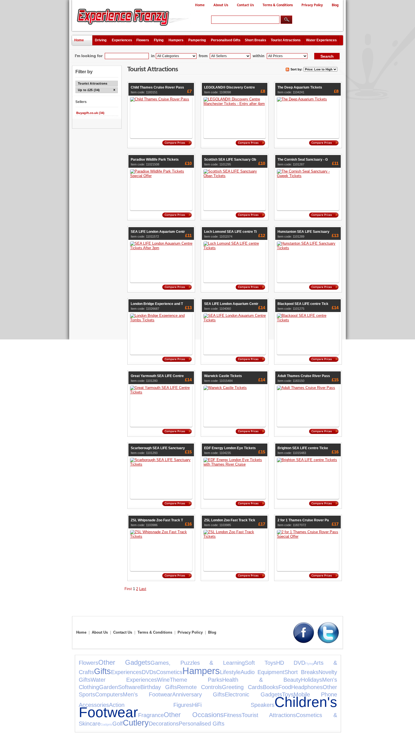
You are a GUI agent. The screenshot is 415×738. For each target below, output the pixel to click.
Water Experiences (321, 40)
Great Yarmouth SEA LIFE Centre (157, 376)
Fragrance (151, 715)
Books (270, 687)
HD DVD (290, 663)
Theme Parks (196, 680)
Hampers (176, 40)
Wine (163, 680)
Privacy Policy (312, 5)
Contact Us (245, 5)
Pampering (197, 40)
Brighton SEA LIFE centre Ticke (303, 448)
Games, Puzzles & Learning (197, 663)
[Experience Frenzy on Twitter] (328, 642)
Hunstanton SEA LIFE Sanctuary (303, 232)
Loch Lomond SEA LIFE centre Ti (230, 232)
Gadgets (106, 724)
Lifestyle (230, 672)
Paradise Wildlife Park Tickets (155, 160)
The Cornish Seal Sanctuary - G (303, 160)
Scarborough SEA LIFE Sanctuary (158, 448)
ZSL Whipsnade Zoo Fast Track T (157, 520)
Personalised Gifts (226, 40)
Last (142, 589)
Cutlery (136, 722)
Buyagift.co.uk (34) (90, 113)
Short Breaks (255, 40)
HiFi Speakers (233, 705)
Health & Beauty (261, 680)
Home (200, 5)
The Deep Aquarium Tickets (300, 87)
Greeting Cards (242, 687)
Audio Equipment (262, 672)
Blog (335, 5)
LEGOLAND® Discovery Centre (229, 87)
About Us (220, 5)
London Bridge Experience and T (157, 304)
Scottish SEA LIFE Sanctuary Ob (230, 160)
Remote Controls (199, 687)
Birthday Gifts (158, 687)
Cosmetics (169, 672)
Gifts (102, 671)
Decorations (164, 723)
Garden (108, 687)
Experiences (122, 40)
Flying (158, 40)
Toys (288, 694)
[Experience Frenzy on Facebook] (303, 642)
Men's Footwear (147, 694)
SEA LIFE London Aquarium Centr (158, 232)
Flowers (142, 40)
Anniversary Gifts (198, 694)
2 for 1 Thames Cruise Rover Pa (303, 520)
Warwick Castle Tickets (223, 376)
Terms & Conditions (278, 5)
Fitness (233, 715)
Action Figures (150, 705)
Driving (100, 40)
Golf (117, 723)
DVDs (149, 672)
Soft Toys (260, 663)
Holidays (311, 680)
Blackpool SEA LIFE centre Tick (303, 304)
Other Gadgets (124, 662)
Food (284, 687)
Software (129, 687)
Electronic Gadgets (253, 694)
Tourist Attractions (286, 40)
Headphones (307, 687)
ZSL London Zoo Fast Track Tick (229, 520)
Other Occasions (194, 714)
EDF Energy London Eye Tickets (230, 448)
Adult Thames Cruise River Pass (304, 376)
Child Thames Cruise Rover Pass (157, 87)
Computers (109, 694)
